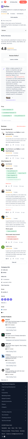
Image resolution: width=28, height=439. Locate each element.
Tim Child (8, 190)
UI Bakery (8, 355)
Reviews (4, 30)
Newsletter (4, 428)
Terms (20, 428)
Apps (9, 428)
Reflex (18, 132)
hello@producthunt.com (17, 433)
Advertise (22, 431)
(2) (8, 144)
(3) (8, 212)
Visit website (14, 17)
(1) (8, 158)
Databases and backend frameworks (16, 340)
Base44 (7, 319)
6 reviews (12, 13)
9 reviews (16, 136)
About (13, 428)
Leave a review (14, 59)
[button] (10, 77)
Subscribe (14, 2)
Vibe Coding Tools (7, 20)
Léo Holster (9, 164)
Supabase (8, 333)
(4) (8, 258)
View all (14, 262)
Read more (8, 183)
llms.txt (3, 433)
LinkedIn (5, 309)
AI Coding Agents (11, 327)
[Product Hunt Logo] (5, 2)
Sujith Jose (9, 246)
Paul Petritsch (9, 132)
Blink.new (8, 343)
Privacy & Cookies (6, 431)
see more (3, 26)
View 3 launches (5, 285)
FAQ (16, 428)
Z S (6, 216)
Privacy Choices (15, 431)
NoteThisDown (10, 77)
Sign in (24, 2)
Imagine (7, 369)
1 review (15, 166)
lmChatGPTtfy (20, 77)
